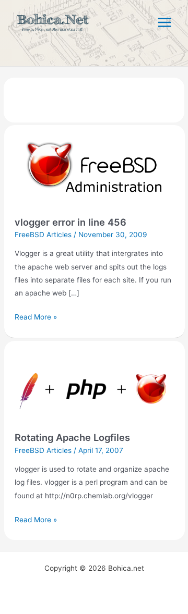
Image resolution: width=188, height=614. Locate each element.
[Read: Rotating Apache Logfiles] (94, 389)
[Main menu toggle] (164, 22)
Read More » (36, 316)
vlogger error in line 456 (70, 222)
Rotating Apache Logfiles (72, 437)
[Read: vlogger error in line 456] (94, 174)
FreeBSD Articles (43, 234)
